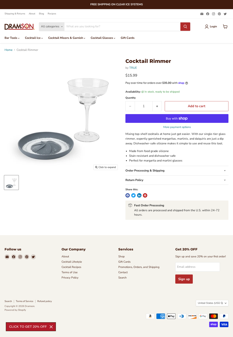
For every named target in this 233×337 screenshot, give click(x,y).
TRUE (133, 68)
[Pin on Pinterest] (145, 195)
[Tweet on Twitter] (133, 195)
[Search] (185, 26)
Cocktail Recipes (71, 267)
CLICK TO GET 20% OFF (28, 326)
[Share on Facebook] (127, 195)
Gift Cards (128, 38)
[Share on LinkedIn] (139, 195)
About (32, 13)
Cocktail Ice (33, 38)
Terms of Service (24, 301)
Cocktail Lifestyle (72, 262)
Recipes (52, 13)
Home (9, 50)
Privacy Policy (70, 277)
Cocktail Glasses (102, 38)
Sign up (184, 279)
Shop (121, 256)
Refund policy (44, 301)
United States (210, 303)
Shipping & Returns (15, 13)
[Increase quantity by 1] (157, 106)
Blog (41, 13)
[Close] (51, 326)
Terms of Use (70, 272)
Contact (123, 272)
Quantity (130, 97)
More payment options (177, 127)
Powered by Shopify (15, 310)
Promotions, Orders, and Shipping (138, 267)
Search (122, 277)
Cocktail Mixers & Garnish (66, 38)
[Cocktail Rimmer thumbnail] (11, 182)
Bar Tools (11, 38)
